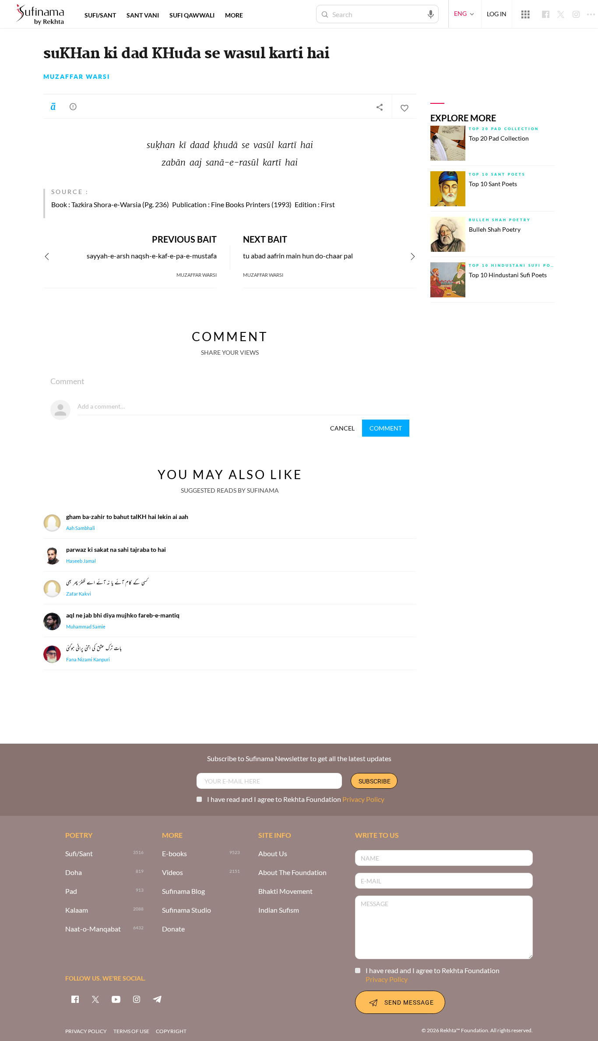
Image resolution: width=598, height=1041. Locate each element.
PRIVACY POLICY (86, 1031)
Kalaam (76, 910)
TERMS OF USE (131, 1031)
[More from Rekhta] (525, 14)
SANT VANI (143, 15)
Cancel (342, 428)
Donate (173, 929)
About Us (272, 854)
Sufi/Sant (79, 854)
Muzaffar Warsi (76, 77)
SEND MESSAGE (409, 1002)
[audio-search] (431, 13)
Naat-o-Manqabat (93, 929)
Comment (385, 428)
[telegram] (157, 999)
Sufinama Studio (186, 910)
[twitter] (95, 999)
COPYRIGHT (171, 1031)
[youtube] (116, 999)
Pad (71, 891)
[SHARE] (379, 107)
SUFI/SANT (100, 15)
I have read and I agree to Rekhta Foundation (295, 799)
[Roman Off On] (53, 106)
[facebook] (75, 999)
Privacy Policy (363, 799)
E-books (174, 854)
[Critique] (73, 106)
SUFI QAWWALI (192, 15)
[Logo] (40, 15)
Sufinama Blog (183, 891)
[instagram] (137, 999)
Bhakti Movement (285, 891)
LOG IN (497, 14)
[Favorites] (404, 107)
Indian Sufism (278, 910)
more (234, 15)
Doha (73, 872)
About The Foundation (292, 872)
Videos (172, 872)
